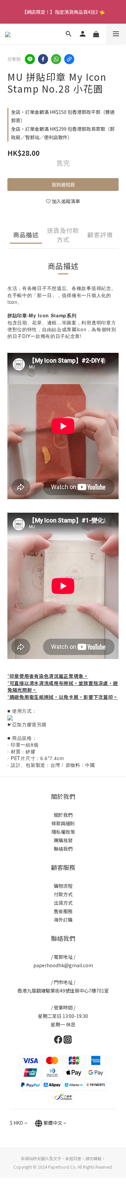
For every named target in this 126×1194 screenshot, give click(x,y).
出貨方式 (63, 902)
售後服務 (63, 911)
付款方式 (63, 894)
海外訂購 (63, 919)
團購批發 (63, 840)
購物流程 (63, 885)
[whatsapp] (56, 59)
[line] (30, 59)
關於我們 (63, 814)
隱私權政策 (63, 831)
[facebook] (43, 59)
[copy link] (69, 59)
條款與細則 (63, 823)
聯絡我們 (63, 848)
